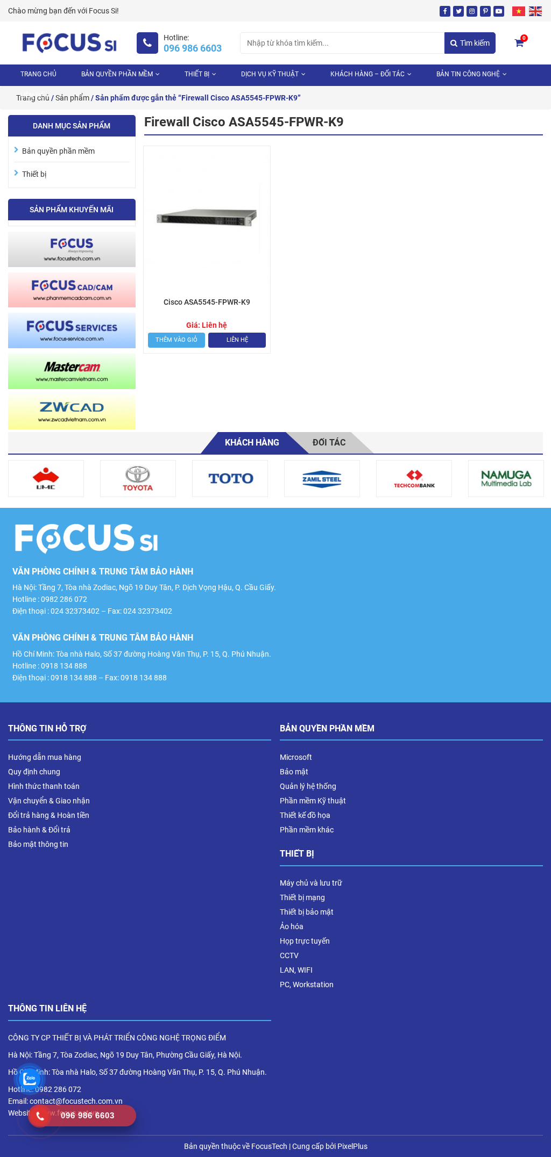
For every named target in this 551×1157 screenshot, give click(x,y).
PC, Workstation (307, 984)
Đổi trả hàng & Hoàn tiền (48, 815)
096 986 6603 (193, 48)
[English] (536, 10)
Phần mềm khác (307, 829)
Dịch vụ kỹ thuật (270, 74)
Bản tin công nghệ (468, 74)
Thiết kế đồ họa (305, 815)
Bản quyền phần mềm (117, 74)
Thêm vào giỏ (176, 339)
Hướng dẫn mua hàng (44, 757)
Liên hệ (237, 339)
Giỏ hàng (524, 38)
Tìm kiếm (475, 43)
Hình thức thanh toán (44, 786)
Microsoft (296, 757)
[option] (46, 478)
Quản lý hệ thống (308, 786)
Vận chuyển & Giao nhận (49, 800)
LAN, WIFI (296, 970)
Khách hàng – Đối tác (367, 74)
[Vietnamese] (519, 10)
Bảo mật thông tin (38, 844)
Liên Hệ (32, 95)
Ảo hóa (291, 926)
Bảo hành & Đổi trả (39, 829)
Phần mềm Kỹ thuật (313, 800)
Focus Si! (104, 10)
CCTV (289, 955)
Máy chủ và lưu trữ (311, 883)
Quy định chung (34, 771)
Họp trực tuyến (305, 941)
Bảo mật (294, 771)
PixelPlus (352, 1146)
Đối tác (329, 442)
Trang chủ (38, 74)
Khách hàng (252, 442)
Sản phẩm (72, 98)
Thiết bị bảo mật (307, 912)
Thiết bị (197, 74)
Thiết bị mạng (302, 897)
